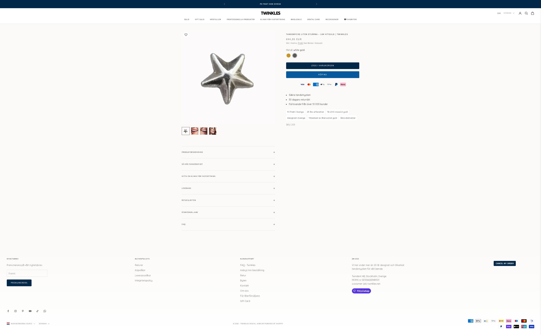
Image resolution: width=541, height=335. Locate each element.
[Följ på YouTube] (30, 311)
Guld (186, 19)
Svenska (507, 13)
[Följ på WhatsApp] (44, 311)
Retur (243, 275)
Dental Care (313, 19)
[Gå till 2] (195, 131)
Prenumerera (19, 282)
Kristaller (215, 19)
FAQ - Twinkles (247, 265)
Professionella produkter (241, 19)
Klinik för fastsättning (272, 19)
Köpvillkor (140, 270)
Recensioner (332, 19)
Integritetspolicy (143, 280)
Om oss (244, 290)
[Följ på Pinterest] (22, 311)
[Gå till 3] (204, 131)
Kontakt (244, 285)
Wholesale (296, 19)
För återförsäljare (250, 295)
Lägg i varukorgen (322, 65)
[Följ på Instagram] (15, 311)
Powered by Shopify (274, 324)
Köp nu (322, 74)
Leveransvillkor (143, 275)
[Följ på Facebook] (8, 311)
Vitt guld (199, 19)
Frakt (300, 43)
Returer (139, 265)
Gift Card (245, 301)
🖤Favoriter (350, 19)
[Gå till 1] (186, 131)
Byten (243, 280)
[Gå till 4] (213, 131)
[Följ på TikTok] (37, 311)
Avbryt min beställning (252, 270)
